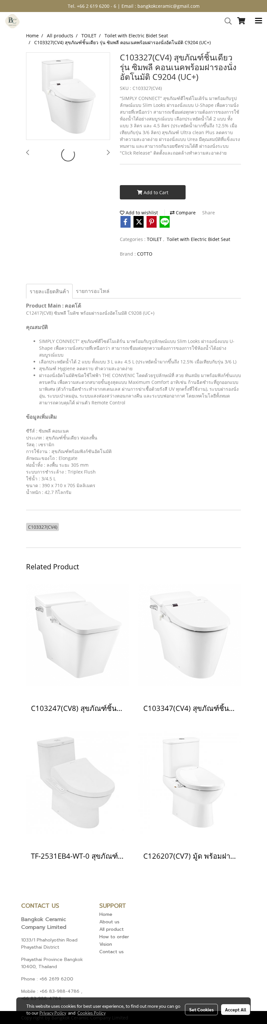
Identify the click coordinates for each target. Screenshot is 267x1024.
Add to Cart (155, 192)
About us (109, 921)
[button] (225, 21)
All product (111, 929)
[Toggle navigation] (258, 21)
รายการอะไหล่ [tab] (92, 291)
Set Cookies (201, 1009)
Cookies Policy (91, 1013)
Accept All (235, 1009)
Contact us (111, 951)
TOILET (155, 239)
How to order (114, 936)
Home (105, 914)
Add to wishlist (141, 212)
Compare (185, 212)
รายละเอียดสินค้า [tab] (49, 291)
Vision (105, 944)
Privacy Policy (52, 1013)
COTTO (144, 254)
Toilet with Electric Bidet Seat (198, 239)
